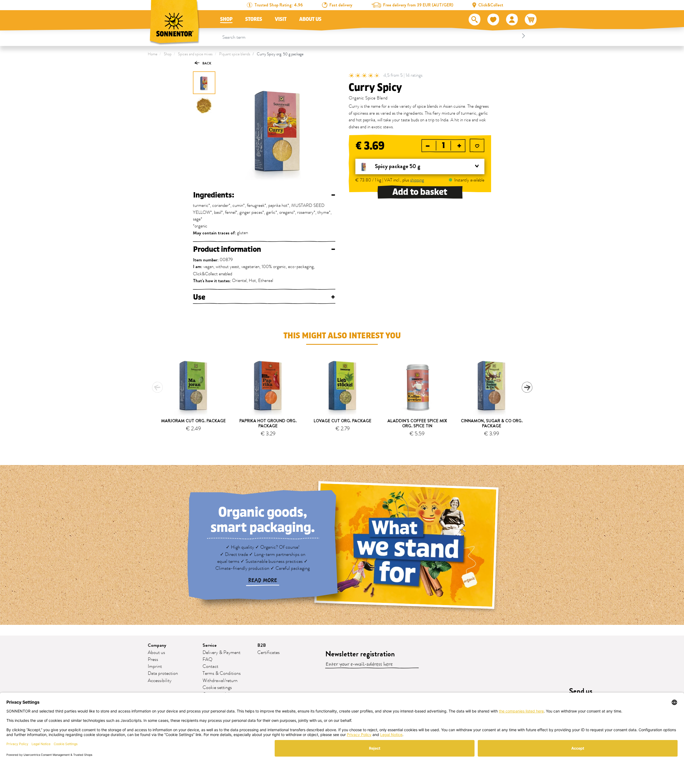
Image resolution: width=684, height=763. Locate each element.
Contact (210, 666)
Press (153, 659)
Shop (226, 19)
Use (264, 297)
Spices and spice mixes (195, 54)
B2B (261, 645)
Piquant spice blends (234, 54)
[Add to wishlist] (477, 146)
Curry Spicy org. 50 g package (280, 54)
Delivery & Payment (221, 652)
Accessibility (160, 680)
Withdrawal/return (220, 680)
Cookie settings (217, 687)
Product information (264, 249)
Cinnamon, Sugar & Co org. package (492, 423)
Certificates (268, 652)
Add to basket (419, 192)
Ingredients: (264, 195)
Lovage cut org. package (342, 421)
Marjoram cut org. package (193, 421)
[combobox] (374, 36)
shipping (417, 180)
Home (152, 54)
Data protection (163, 673)
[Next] (527, 387)
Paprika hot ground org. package (268, 423)
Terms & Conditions (222, 673)
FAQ (207, 659)
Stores (253, 19)
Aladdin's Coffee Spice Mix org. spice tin (417, 423)
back (206, 63)
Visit (280, 19)
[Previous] (157, 387)
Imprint (155, 666)
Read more (262, 580)
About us (310, 19)
